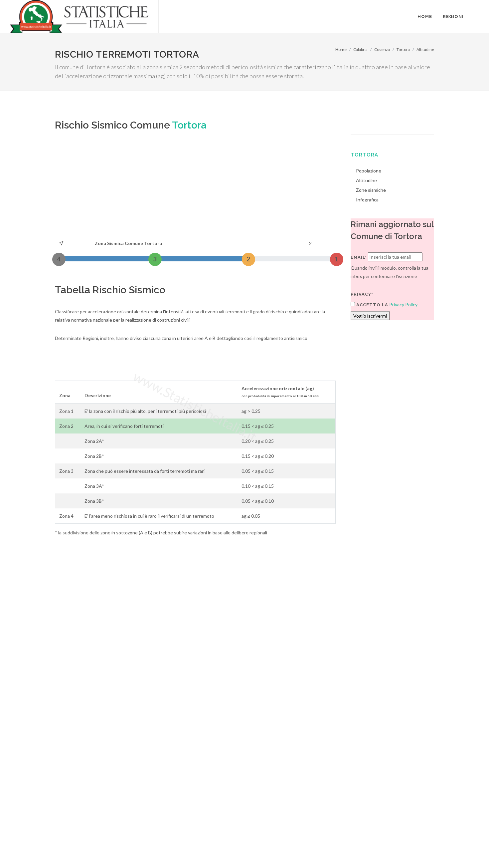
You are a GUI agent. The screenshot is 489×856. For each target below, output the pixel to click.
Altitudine (425, 49)
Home (341, 49)
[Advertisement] (195, 189)
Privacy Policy (403, 304)
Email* (359, 257)
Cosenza (382, 49)
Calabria (360, 49)
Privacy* (362, 294)
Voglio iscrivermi (370, 316)
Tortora (403, 49)
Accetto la (371, 304)
